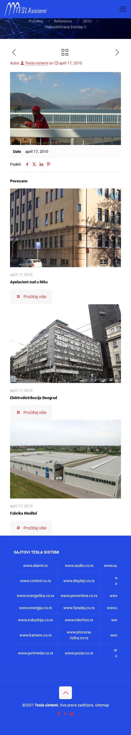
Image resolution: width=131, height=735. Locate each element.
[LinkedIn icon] (72, 713)
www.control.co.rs (35, 580)
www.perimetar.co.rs (35, 653)
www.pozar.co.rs (79, 653)
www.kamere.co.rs (35, 635)
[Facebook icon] (59, 713)
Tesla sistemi (36, 63)
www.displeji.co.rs (79, 580)
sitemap (102, 705)
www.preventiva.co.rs (79, 595)
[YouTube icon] (65, 713)
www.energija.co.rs (35, 608)
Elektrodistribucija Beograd (33, 397)
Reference (63, 21)
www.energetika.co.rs (35, 595)
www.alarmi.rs (35, 565)
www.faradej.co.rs (79, 608)
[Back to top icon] (65, 692)
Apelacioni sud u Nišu (29, 282)
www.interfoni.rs (79, 620)
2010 (87, 21)
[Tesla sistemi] (27, 9)
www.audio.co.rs (79, 565)
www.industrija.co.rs (35, 620)
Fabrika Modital (23, 513)
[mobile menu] (123, 9)
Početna (36, 21)
